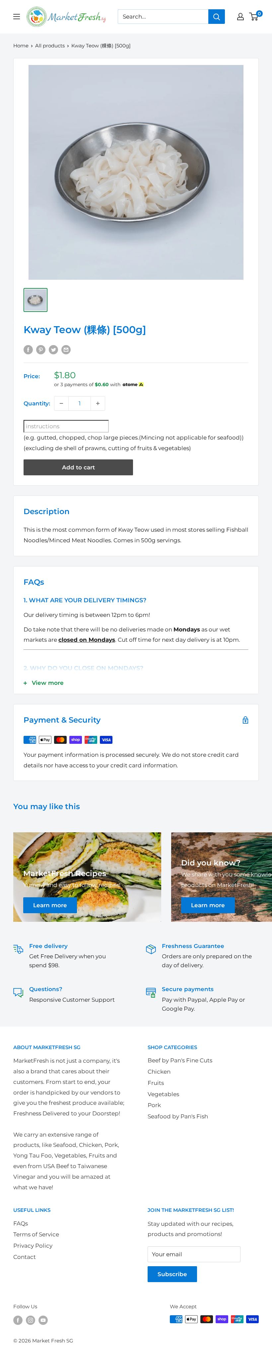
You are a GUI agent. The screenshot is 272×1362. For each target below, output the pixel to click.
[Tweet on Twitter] (53, 349)
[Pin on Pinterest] (40, 349)
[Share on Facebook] (28, 349)
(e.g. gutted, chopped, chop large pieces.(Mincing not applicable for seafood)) (134, 437)
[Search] (216, 16)
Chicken (159, 1071)
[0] (254, 17)
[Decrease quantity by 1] (61, 403)
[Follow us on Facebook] (18, 1320)
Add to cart (78, 467)
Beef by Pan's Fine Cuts (180, 1060)
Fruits (156, 1083)
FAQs (20, 1223)
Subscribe (172, 1274)
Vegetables (163, 1094)
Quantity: (37, 403)
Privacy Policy (32, 1245)
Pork (154, 1105)
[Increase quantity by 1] (98, 403)
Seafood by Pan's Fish (178, 1116)
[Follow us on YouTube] (43, 1320)
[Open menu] (16, 16)
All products (50, 45)
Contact (24, 1257)
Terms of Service (36, 1234)
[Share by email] (66, 349)
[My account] (240, 16)
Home (21, 45)
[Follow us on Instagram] (30, 1320)
